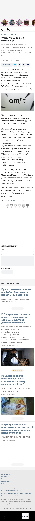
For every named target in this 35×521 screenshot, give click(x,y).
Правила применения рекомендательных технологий (16, 493)
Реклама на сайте (6, 481)
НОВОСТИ (4, 34)
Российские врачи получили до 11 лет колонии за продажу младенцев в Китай (13, 380)
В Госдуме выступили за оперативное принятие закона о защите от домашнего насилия (15, 318)
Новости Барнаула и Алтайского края (11, 490)
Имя (3, 249)
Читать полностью (17, 308)
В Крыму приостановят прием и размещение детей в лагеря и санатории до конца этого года (17, 428)
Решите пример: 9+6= (8, 268)
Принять (25, 516)
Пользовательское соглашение (10, 478)
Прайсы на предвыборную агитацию (11, 488)
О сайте (3, 485)
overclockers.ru (17, 200)
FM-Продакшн (5, 476)
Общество (15, 34)
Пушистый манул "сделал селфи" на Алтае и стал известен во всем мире (16, 292)
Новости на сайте (6, 474)
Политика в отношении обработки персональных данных (17, 495)
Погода (3, 483)
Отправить (7, 272)
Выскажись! (7, 64)
